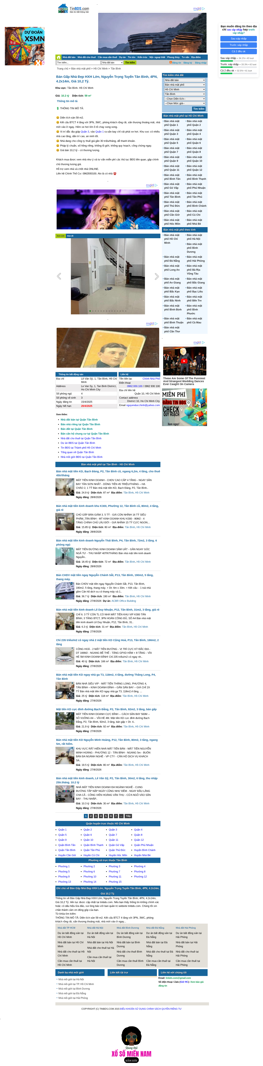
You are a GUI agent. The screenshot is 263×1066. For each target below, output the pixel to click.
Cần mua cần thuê (107, 57)
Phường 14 (90, 881)
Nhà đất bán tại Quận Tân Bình (79, 419)
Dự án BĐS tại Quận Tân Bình (78, 443)
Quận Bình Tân (66, 845)
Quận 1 (99, 131)
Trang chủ (62, 68)
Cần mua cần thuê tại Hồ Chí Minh (70, 963)
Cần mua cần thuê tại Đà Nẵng (158, 963)
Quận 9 (62, 839)
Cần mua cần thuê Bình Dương (130, 963)
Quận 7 (113, 834)
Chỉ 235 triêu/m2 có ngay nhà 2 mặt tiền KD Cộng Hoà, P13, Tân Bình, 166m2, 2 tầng (107, 642)
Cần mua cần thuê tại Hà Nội (99, 959)
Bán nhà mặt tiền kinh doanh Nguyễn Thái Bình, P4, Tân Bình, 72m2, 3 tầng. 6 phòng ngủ (106, 542)
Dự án (122, 57)
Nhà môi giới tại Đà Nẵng (72, 993)
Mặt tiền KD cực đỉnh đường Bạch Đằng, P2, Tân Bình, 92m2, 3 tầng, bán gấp (106, 709)
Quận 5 (62, 834)
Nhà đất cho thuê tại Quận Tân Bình (81, 438)
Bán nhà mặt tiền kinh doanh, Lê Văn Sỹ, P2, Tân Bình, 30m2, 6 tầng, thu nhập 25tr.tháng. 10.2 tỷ (107, 780)
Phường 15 (115, 881)
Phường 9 (64, 876)
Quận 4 (138, 829)
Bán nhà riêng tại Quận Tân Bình (80, 424)
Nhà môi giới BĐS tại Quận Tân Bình (81, 457)
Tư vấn (185, 57)
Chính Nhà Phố (151, 378)
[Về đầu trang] (260, 1062)
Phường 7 (114, 871)
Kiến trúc (142, 57)
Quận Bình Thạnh (93, 845)
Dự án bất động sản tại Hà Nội (100, 935)
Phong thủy (173, 57)
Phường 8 (139, 871)
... (121, 816)
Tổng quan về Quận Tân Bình (77, 452)
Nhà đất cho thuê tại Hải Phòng (187, 953)
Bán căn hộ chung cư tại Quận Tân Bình (85, 433)
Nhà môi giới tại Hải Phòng (73, 998)
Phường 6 (89, 871)
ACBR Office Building (124, 600)
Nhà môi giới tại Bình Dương (74, 988)
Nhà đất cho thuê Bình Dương (129, 953)
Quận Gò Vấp (116, 845)
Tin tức (131, 57)
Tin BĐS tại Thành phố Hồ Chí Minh (81, 447)
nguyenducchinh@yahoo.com (143, 405)
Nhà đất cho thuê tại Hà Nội (100, 949)
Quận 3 (85, 131)
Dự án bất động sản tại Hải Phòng (189, 935)
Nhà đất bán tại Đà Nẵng (156, 944)
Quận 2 (88, 829)
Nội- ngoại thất (157, 57)
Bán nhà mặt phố (80, 68)
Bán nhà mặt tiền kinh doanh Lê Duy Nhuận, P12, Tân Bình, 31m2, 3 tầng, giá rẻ (107, 609)
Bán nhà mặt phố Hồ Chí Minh (171, 239)
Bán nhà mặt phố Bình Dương (194, 248)
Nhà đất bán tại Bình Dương (128, 944)
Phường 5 (64, 871)
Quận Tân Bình (66, 850)
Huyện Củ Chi (91, 855)
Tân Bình (116, 68)
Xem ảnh (60, 236)
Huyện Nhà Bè (142, 855)
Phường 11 (115, 876)
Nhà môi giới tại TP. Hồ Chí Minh (76, 984)
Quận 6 (88, 834)
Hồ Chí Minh (100, 68)
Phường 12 (140, 876)
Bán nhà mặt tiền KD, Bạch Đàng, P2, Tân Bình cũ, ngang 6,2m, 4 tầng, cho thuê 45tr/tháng (108, 473)
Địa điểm (196, 57)
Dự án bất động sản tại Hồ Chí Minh (71, 935)
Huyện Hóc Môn (118, 855)
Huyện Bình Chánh (144, 850)
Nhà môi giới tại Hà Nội (71, 979)
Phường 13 (64, 881)
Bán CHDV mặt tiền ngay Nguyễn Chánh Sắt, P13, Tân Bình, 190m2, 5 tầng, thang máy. (104, 577)
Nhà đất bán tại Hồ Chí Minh (71, 944)
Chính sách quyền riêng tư (164, 1009)
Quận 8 (138, 834)
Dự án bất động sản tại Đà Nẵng (159, 935)
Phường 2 (89, 866)
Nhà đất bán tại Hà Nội (100, 942)
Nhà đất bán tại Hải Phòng (187, 944)
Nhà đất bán (69, 57)
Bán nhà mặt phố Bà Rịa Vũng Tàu (194, 269)
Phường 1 (64, 866)
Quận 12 (139, 839)
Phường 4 (139, 866)
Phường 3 (114, 866)
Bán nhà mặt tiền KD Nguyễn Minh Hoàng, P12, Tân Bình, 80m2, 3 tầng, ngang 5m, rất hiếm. (107, 742)
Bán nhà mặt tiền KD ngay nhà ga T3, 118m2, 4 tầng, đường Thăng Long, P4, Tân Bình (106, 676)
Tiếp (128, 816)
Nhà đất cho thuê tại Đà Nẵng (159, 953)
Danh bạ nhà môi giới (71, 972)
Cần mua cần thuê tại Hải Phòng (188, 963)
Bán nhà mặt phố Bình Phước (194, 309)
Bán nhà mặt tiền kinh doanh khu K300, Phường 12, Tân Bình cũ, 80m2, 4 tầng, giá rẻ (107, 508)
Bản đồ (70, 236)
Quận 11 (113, 839)
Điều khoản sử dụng (133, 1009)
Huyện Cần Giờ (67, 855)
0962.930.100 (134, 386)
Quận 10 (88, 839)
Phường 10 (90, 876)
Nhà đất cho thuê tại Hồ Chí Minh (71, 953)
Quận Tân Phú (92, 850)
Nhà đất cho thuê (87, 57)
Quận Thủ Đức (117, 850)
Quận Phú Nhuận (143, 845)
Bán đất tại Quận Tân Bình (77, 429)
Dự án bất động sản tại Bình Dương (130, 935)
